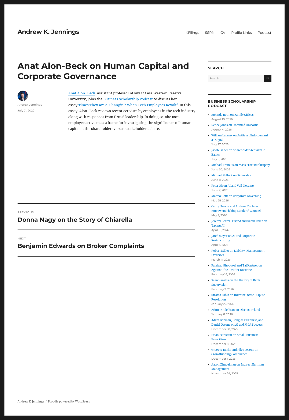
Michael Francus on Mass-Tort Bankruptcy (240, 165)
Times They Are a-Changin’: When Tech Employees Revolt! (128, 105)
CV (222, 33)
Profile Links (241, 33)
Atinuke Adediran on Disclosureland (235, 310)
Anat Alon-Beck (81, 93)
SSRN (210, 33)
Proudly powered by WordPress (69, 401)
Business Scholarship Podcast (128, 99)
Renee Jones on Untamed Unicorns (235, 125)
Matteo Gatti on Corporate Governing (236, 196)
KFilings (192, 33)
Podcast (264, 33)
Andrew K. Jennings (48, 31)
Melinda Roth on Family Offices (232, 115)
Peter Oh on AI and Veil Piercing (232, 186)
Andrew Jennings (30, 104)
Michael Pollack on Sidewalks (231, 175)
